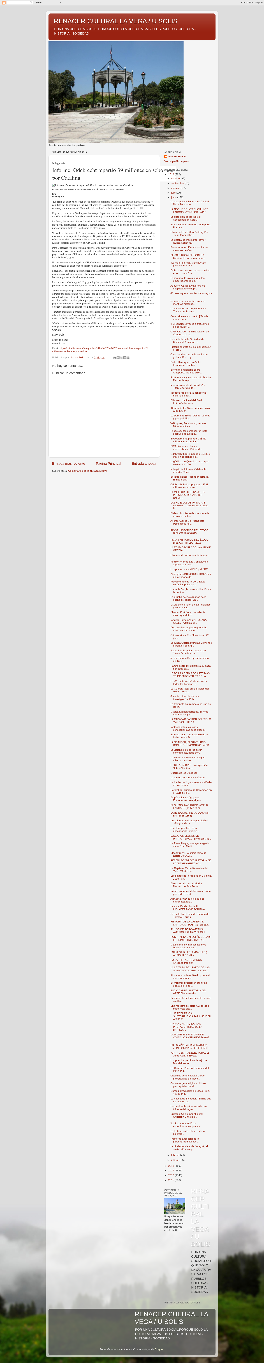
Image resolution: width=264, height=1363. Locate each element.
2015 (171, 1180)
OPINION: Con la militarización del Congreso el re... (189, 333)
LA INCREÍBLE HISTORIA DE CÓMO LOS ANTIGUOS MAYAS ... (189, 1037)
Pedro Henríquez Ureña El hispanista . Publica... (185, 363)
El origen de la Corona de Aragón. (189, 555)
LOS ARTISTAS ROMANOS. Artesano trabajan (186, 961)
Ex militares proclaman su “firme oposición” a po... (188, 984)
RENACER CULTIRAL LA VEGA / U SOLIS (115, 21)
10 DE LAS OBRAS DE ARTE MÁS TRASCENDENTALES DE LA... (190, 675)
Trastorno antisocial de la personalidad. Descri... (184, 1140)
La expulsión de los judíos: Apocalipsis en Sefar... (185, 218)
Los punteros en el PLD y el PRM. (189, 569)
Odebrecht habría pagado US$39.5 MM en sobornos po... (190, 455)
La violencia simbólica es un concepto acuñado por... (186, 751)
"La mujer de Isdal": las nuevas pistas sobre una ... (188, 264)
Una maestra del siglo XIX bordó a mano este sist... (189, 1007)
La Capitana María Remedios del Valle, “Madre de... (189, 869)
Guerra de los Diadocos (183, 773)
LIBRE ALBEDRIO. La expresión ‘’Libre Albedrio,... (189, 766)
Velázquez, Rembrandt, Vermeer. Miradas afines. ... (189, 425)
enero (175, 1160)
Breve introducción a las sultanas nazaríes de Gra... (189, 249)
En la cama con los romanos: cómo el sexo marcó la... (190, 272)
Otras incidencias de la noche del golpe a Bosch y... (189, 356)
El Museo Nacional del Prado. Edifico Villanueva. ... (187, 402)
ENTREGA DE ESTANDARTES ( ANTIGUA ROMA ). (188, 953)
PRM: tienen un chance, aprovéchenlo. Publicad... (186, 447)
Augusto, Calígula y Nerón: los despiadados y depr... (187, 287)
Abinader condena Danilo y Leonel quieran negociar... (190, 976)
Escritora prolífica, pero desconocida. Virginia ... (185, 829)
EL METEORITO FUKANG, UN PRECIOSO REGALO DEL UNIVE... (187, 495)
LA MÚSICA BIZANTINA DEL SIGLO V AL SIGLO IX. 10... (190, 721)
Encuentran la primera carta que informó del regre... (188, 1107)
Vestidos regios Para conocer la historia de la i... (188, 394)
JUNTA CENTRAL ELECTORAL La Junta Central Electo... (189, 1054)
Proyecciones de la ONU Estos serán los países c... (187, 583)
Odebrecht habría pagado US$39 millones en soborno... (189, 486)
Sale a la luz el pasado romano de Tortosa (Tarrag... (189, 915)
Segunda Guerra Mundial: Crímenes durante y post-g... (191, 644)
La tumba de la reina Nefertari (187, 777)
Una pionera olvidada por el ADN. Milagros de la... (189, 822)
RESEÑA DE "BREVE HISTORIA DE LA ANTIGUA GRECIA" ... (190, 862)
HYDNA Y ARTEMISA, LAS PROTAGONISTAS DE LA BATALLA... (186, 1027)
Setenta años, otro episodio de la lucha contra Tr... (189, 736)
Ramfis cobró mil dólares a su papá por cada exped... (190, 892)
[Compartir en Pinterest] (128, 357)
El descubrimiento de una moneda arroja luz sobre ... (189, 515)
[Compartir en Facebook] (124, 357)
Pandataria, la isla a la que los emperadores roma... (187, 279)
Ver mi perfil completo (176, 161)
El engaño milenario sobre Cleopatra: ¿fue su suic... (186, 371)
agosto (175, 188)
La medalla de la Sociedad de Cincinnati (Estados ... (187, 340)
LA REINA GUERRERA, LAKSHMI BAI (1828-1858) (189, 814)
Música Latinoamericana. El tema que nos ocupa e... (189, 713)
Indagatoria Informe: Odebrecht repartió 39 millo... (188, 470)
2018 (171, 1166)
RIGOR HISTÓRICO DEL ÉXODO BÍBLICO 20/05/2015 (189, 532)
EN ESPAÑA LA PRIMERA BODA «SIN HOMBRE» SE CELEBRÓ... (190, 1046)
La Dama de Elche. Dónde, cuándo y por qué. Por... (190, 417)
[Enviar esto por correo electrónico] (114, 357)
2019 (171, 174)
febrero (175, 1155)
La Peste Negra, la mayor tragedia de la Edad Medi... (190, 845)
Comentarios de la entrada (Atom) (87, 471)
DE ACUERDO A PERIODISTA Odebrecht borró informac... (187, 256)
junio (174, 197)
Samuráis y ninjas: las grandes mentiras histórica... (187, 302)
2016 (171, 1175)
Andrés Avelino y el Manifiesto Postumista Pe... (187, 522)
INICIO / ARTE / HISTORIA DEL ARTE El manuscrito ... (188, 992)
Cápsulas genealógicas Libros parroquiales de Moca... (187, 1077)
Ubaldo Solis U (177, 156)
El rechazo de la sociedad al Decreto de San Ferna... (186, 885)
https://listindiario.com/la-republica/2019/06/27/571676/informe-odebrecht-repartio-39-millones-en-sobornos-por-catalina (100, 349)
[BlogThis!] (118, 357)
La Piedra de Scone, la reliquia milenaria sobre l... (187, 759)
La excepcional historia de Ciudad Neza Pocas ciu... (189, 203)
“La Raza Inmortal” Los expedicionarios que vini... (186, 1125)
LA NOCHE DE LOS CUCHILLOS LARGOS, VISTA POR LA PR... (189, 211)
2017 (171, 1170)
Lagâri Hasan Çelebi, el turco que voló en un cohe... (189, 463)
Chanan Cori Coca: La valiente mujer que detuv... (187, 613)
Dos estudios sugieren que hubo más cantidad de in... (188, 629)
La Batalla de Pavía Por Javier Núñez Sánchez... (187, 241)
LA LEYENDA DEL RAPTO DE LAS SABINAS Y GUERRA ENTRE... (190, 969)
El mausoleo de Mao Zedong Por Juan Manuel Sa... (189, 233)
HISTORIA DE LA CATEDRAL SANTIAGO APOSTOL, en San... (190, 923)
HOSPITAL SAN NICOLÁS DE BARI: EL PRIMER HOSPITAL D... (190, 938)
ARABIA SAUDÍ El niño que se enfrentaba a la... (187, 900)
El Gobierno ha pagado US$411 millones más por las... (188, 440)
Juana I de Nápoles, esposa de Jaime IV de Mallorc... (188, 652)
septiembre (178, 183)
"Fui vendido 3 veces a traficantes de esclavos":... (189, 325)
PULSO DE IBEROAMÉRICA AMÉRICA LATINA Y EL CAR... (188, 931)
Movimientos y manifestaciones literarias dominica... (188, 946)
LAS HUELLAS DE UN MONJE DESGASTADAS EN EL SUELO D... (189, 505)
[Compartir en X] (121, 357)
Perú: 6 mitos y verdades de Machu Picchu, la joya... (190, 379)
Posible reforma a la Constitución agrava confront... (189, 563)
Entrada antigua (144, 463)
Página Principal (108, 463)
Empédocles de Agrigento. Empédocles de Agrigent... (186, 799)
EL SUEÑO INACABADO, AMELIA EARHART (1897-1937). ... (189, 806)
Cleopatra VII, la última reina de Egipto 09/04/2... (188, 854)
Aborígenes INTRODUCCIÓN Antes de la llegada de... (190, 575)
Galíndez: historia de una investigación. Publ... (184, 698)
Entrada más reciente (68, 463)
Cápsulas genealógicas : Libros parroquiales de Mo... (188, 1085)
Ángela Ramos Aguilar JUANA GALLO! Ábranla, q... (188, 621)
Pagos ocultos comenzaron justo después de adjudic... (188, 432)
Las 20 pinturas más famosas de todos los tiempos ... (189, 682)
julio (173, 192)
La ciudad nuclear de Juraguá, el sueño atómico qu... (189, 1148)
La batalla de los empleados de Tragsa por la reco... (188, 310)
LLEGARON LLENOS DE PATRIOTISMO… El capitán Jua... (191, 837)
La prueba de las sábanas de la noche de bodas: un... (188, 598)
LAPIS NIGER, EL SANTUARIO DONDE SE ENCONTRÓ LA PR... (190, 744)
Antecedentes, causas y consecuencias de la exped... (188, 728)
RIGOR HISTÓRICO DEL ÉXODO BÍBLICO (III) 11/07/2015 (189, 541)
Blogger (159, 1349)
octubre (175, 178)
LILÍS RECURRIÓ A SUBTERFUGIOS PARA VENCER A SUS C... (190, 1016)
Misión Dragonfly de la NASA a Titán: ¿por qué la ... (187, 386)
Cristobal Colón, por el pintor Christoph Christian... (186, 1115)
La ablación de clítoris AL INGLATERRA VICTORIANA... (188, 908)
